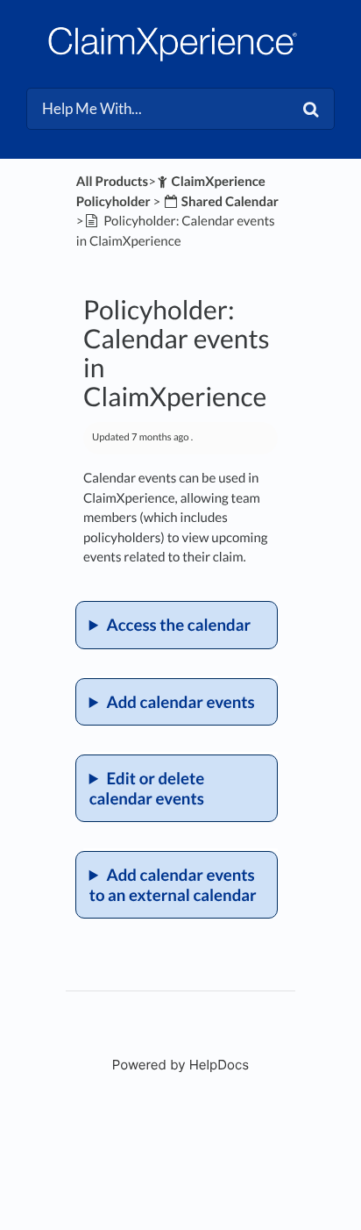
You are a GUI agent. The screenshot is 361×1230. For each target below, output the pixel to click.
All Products (112, 182)
